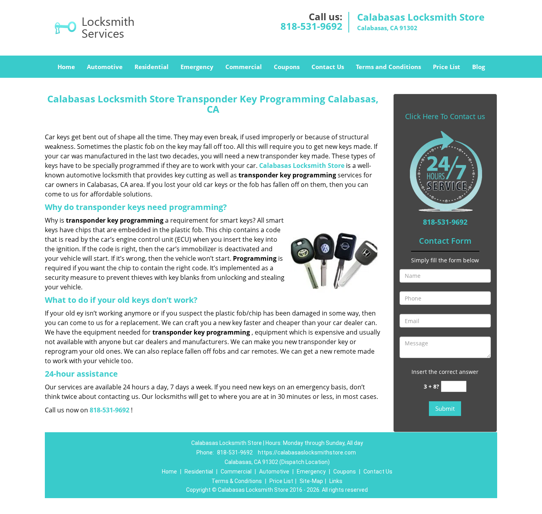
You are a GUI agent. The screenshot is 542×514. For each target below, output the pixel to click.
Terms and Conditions (388, 67)
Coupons (287, 67)
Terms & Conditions (236, 481)
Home (66, 67)
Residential (152, 67)
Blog (478, 67)
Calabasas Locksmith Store (301, 165)
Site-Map (311, 481)
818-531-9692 (311, 26)
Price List (446, 67)
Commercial (243, 67)
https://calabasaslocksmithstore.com (307, 452)
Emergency (197, 67)
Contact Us (327, 67)
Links (335, 481)
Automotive (105, 67)
